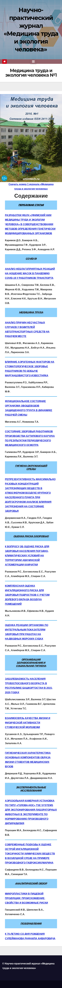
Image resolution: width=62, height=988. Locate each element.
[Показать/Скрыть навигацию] (33, 61)
